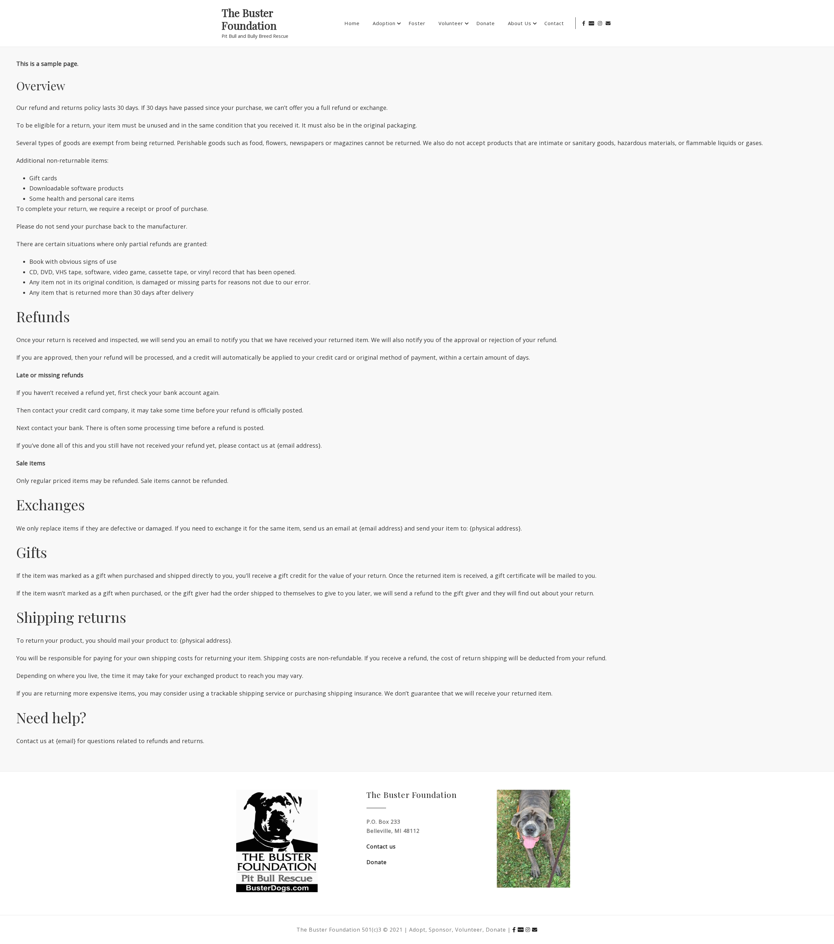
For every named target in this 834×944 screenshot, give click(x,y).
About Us (519, 23)
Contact (554, 23)
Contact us (381, 846)
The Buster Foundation (249, 19)
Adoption (384, 23)
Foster (417, 23)
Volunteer (451, 23)
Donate (485, 23)
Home (352, 23)
